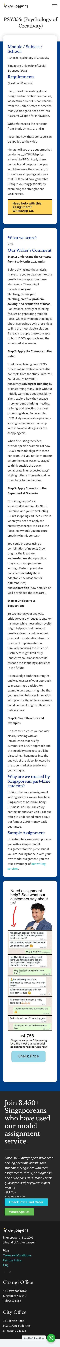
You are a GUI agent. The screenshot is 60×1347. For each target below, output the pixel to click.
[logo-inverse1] (16, 1229)
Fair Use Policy (12, 1260)
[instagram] (10, 1272)
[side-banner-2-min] (30, 931)
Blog (6, 1250)
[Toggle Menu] (54, 5)
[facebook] (4, 1272)
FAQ (5, 1265)
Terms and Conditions (17, 1255)
